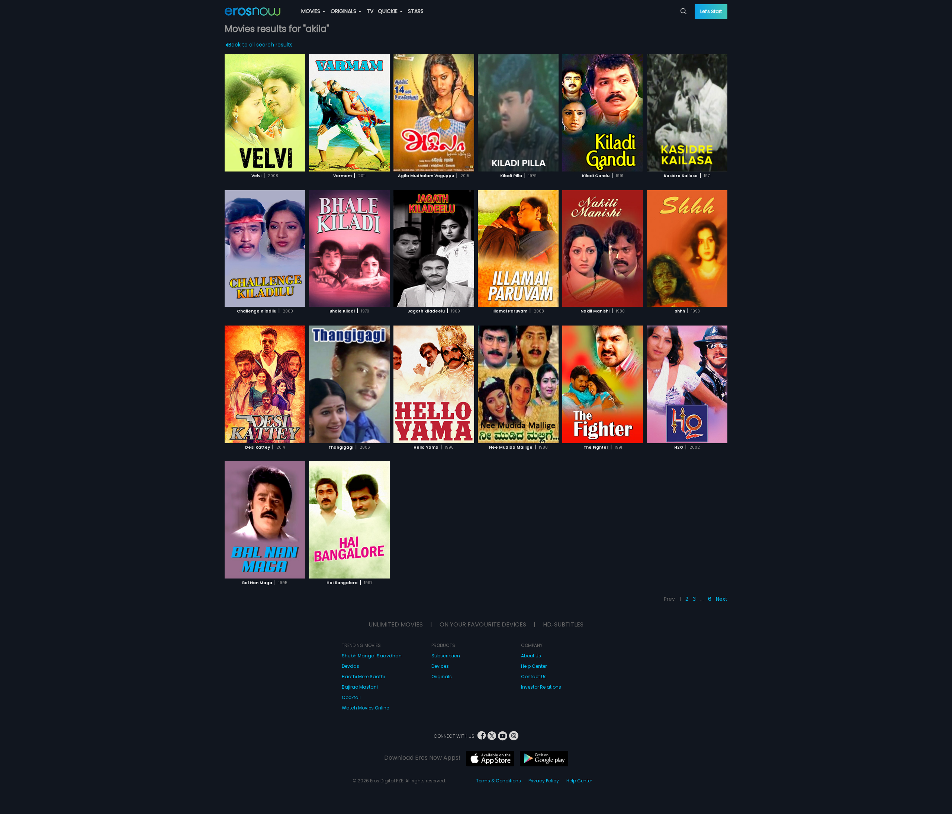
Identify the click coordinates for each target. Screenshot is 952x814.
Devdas (350, 666)
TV (370, 11)
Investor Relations (541, 687)
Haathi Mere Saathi (363, 676)
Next (721, 599)
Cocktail (351, 697)
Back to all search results (260, 44)
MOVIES (311, 11)
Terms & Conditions (498, 781)
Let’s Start (711, 11)
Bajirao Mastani (360, 687)
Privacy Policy (543, 781)
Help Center (534, 666)
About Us (531, 656)
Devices (440, 666)
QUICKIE (388, 11)
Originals (441, 676)
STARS (416, 11)
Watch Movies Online (365, 708)
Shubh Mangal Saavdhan (372, 656)
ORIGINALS (344, 11)
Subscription (445, 656)
